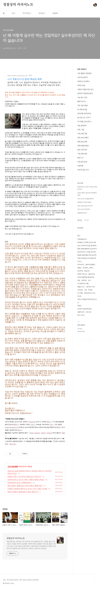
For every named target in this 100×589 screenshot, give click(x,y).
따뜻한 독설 (81, 85)
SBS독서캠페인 (90, 264)
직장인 (79, 306)
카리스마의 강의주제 (83, 209)
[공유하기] (13, 454)
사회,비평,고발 (82, 134)
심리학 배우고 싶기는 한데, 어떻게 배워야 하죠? (25, 479)
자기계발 (80, 293)
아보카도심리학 (82, 77)
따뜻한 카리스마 (82, 274)
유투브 (91, 340)
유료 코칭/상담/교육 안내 (84, 206)
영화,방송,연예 (82, 142)
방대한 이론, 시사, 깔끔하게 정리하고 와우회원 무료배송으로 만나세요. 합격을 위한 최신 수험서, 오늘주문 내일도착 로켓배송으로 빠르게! (34, 83)
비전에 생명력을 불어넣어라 (85, 277)
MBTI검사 (91, 274)
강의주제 (80, 271)
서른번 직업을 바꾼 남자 (85, 89)
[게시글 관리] (16, 454)
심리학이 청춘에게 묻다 (85, 93)
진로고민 (88, 312)
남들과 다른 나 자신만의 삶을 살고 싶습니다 (24, 476)
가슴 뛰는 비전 (82, 97)
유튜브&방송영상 (83, 146)
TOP (95, 581)
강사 (89, 280)
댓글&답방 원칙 (82, 213)
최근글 (79, 220)
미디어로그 (27, 13)
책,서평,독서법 (82, 109)
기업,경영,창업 (82, 154)
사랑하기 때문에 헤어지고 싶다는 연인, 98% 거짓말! (27, 489)
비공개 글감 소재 (83, 170)
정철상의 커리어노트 (18, 4)
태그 (13, 13)
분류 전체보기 (82, 69)
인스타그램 (85, 340)
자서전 (79, 296)
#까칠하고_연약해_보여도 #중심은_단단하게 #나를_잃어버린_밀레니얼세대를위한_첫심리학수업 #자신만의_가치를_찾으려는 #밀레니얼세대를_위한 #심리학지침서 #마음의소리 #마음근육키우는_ (87, 252)
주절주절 (80, 166)
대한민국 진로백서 (83, 81)
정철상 (79, 268)
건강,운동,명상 (82, 162)
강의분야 (85, 268)
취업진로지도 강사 (89, 293)
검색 (89, 5)
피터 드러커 (80, 315)
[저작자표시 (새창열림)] (31, 454)
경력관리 (84, 280)
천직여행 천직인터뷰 (84, 113)
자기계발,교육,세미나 (84, 122)
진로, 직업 (80, 130)
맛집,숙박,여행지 (83, 138)
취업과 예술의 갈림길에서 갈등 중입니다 (22, 492)
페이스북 (79, 340)
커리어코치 (80, 264)
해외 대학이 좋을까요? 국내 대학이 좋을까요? (24, 485)
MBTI (91, 268)
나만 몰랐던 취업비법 (84, 73)
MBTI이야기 (81, 101)
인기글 (86, 220)
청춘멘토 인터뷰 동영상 (84, 202)
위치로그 (42, 13)
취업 (78, 280)
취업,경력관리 (82, 126)
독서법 (90, 290)
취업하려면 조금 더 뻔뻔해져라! (19, 482)
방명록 (55, 13)
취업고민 (86, 271)
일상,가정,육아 (82, 150)
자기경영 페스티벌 (82, 283)
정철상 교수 (80, 287)
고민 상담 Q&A (13, 466)
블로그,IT (80, 158)
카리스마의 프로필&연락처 (85, 199)
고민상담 (80, 290)
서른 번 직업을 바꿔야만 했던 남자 (87, 300)
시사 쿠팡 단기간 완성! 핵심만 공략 (24, 79)
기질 (85, 290)
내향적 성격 (80, 312)
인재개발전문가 (82, 239)
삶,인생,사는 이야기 (83, 118)
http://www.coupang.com (17, 75)
